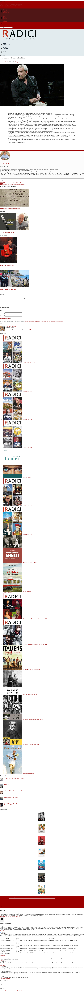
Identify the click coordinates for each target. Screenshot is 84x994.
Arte (4, 16)
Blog (16, 62)
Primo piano (6, 12)
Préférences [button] (2, 960)
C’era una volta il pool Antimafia (7, 232)
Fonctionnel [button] (2, 955)
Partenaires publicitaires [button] (5, 970)
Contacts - (38, 898)
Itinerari (5, 10)
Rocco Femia (5, 62)
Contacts (4, 52)
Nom (1, 310)
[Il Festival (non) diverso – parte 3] (8, 263)
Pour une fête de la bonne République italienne (10, 208)
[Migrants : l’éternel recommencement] (14, 287)
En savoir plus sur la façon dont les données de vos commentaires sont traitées (44, 321)
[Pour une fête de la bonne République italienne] (14, 206)
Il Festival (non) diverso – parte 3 (7, 265)
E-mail (2, 313)
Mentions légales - (13, 898)
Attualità (5, 14)
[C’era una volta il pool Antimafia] (14, 230)
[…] (30, 329)
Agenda (5, 21)
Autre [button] (1, 974)
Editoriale (5, 9)
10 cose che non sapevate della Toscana (8, 6)
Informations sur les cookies (48, 898)
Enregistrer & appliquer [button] (5, 978)
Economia (5, 15)
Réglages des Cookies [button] (4, 916)
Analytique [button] (2, 965)
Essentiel (3, 932)
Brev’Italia (5, 11)
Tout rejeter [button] (17, 916)
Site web (2, 315)
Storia (4, 17)
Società (5, 18)
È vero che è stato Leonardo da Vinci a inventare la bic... (11, 4)
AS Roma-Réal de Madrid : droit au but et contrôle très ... (12, 5)
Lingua (4, 20)
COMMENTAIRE (4, 308)
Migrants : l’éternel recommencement (8, 289)
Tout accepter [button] (12, 916)
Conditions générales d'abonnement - (27, 898)
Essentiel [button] (2, 930)
